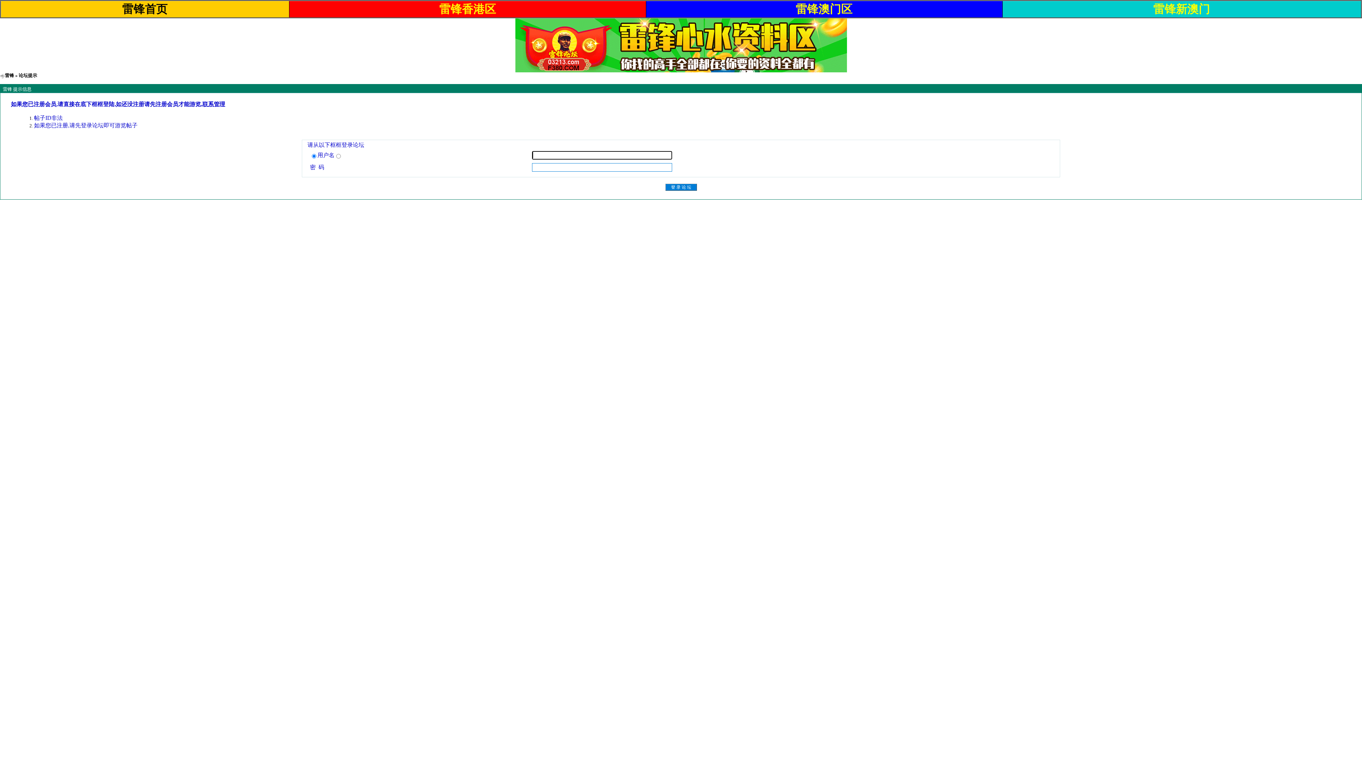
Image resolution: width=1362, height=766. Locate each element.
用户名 (325, 155)
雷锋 (9, 75)
